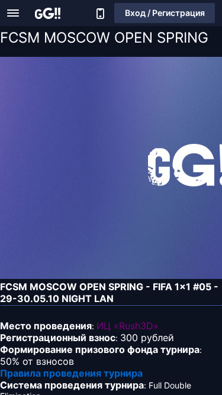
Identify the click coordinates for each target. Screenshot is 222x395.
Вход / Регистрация (165, 13)
